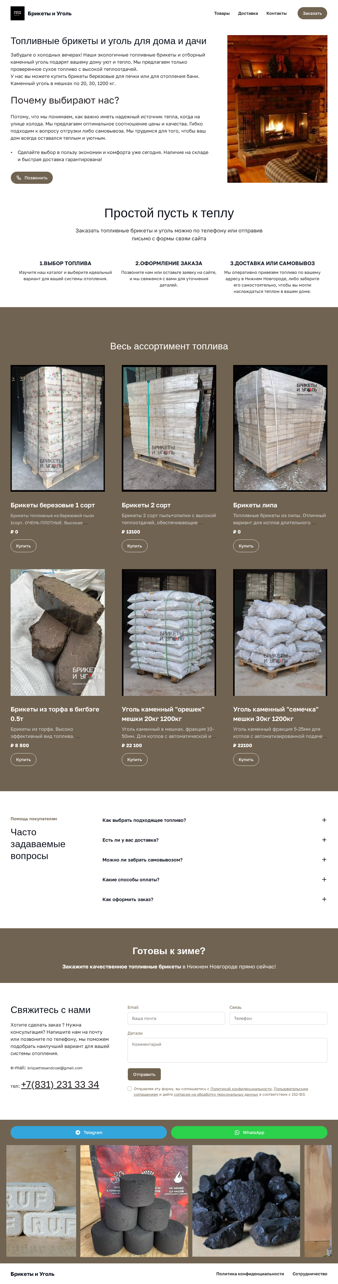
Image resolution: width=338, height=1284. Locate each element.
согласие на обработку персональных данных (216, 1094)
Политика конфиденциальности (250, 1273)
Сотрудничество (310, 1273)
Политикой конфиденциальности (241, 1088)
